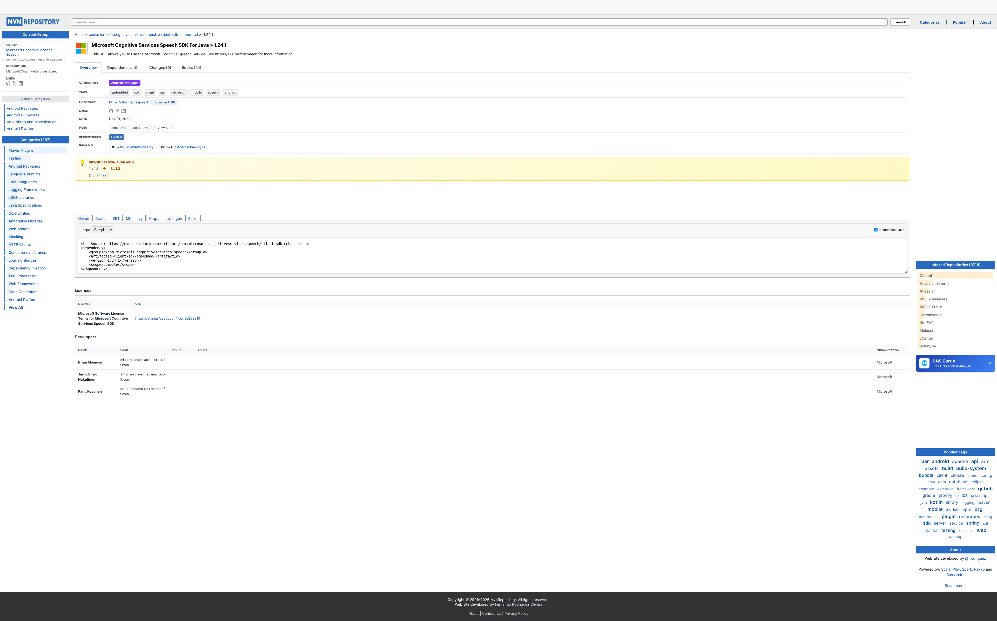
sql (985, 523)
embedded (119, 92)
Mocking (16, 236)
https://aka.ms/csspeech (129, 102)
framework (966, 489)
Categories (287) (36, 139)
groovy (946, 495)
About (985, 22)
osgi (979, 509)
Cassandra (955, 574)
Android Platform (21, 128)
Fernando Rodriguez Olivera (518, 604)
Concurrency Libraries (27, 252)
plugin (949, 516)
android (231, 92)
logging (968, 502)
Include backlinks (891, 230)
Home (80, 34)
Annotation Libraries (26, 221)
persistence (929, 516)
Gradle (100, 218)
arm (985, 461)
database (958, 481)
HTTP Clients (20, 244)
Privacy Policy (516, 613)
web (981, 530)
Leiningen (174, 218)
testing (949, 530)
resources (970, 516)
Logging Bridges (23, 260)
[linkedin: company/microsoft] (21, 83)
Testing (15, 158)
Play (956, 569)
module (953, 509)
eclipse (977, 481)
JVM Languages (23, 182)
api (975, 461)
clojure (958, 475)
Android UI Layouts (23, 115)
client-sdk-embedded (179, 34)
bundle (927, 475)
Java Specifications (25, 205)
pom (118, 128)
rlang (987, 516)
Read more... (955, 585)
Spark (967, 569)
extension (946, 489)
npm (968, 509)
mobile (197, 92)
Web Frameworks (24, 283)
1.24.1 (220, 45)
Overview (88, 67)
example (927, 488)
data (942, 481)
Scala (946, 569)
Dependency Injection (27, 268)
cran (931, 482)
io (958, 495)
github (985, 488)
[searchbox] (479, 22)
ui (972, 530)
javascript (980, 495)
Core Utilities (19, 213)
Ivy (140, 218)
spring (973, 523)
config (986, 475)
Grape (154, 218)
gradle (929, 495)
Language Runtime (25, 174)
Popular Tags (955, 452)
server (940, 523)
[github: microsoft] (8, 83)
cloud (973, 475)
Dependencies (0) (123, 67)
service (956, 523)
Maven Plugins (21, 150)
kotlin (937, 502)
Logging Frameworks (27, 189)
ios (965, 495)
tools (963, 530)
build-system (971, 468)
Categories (930, 22)
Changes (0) (160, 67)
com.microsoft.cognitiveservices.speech (123, 34)
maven (984, 502)
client (150, 92)
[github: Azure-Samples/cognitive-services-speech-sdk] (111, 111)
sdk (137, 92)
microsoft (178, 92)
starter (932, 530)
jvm (924, 502)
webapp (955, 536)
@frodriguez (975, 558)
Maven (83, 218)
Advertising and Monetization (31, 122)
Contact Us (491, 613)
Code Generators (23, 291)
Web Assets (19, 229)
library (953, 502)
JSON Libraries (21, 197)
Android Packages (22, 108)
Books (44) (191, 67)
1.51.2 (115, 168)
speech (213, 92)
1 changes (98, 175)
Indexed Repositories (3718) (956, 264)
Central (116, 137)
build (948, 468)
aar (162, 92)
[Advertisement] (498, 6)
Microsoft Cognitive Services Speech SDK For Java (150, 45)
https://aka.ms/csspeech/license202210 (167, 318)
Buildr (193, 218)
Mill (128, 218)
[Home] (33, 25)
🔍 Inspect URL (165, 102)
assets (932, 468)
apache (960, 461)
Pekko (979, 569)
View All (163, 128)
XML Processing (23, 276)
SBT (116, 218)
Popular (960, 22)
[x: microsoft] (14, 83)
